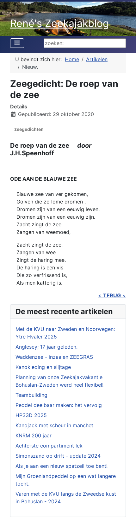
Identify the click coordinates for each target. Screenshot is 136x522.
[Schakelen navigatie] (17, 43)
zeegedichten (29, 129)
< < (112, 295)
